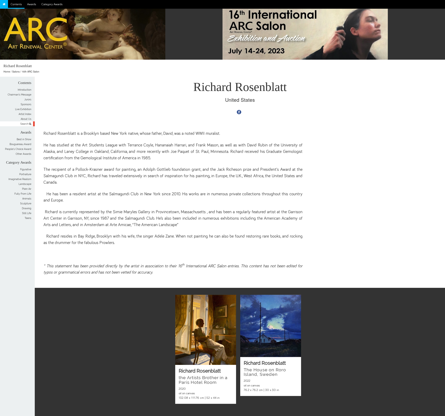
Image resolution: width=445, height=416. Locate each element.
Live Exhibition (23, 109)
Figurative (25, 169)
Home (6, 71)
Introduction (24, 89)
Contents (16, 4)
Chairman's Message (19, 94)
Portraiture (25, 174)
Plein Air (26, 188)
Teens (28, 218)
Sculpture (25, 203)
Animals (26, 198)
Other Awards (23, 154)
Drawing (26, 208)
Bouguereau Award (20, 144)
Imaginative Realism (20, 179)
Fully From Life (22, 193)
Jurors (27, 99)
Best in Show (24, 139)
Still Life (26, 213)
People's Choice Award (18, 149)
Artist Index (25, 114)
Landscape (25, 184)
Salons (16, 71)
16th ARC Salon (30, 71)
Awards (31, 4)
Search (24, 123)
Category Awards (52, 4)
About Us (26, 119)
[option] (333, 33)
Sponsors (26, 104)
